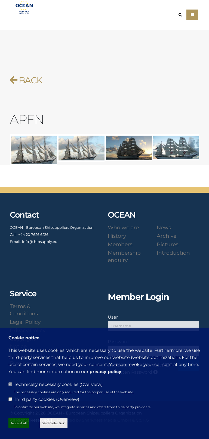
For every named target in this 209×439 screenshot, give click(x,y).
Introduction (173, 252)
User (113, 317)
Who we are (123, 227)
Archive (166, 236)
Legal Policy (25, 322)
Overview (91, 384)
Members (120, 244)
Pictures (167, 244)
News (164, 227)
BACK (29, 80)
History (117, 236)
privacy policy (105, 371)
